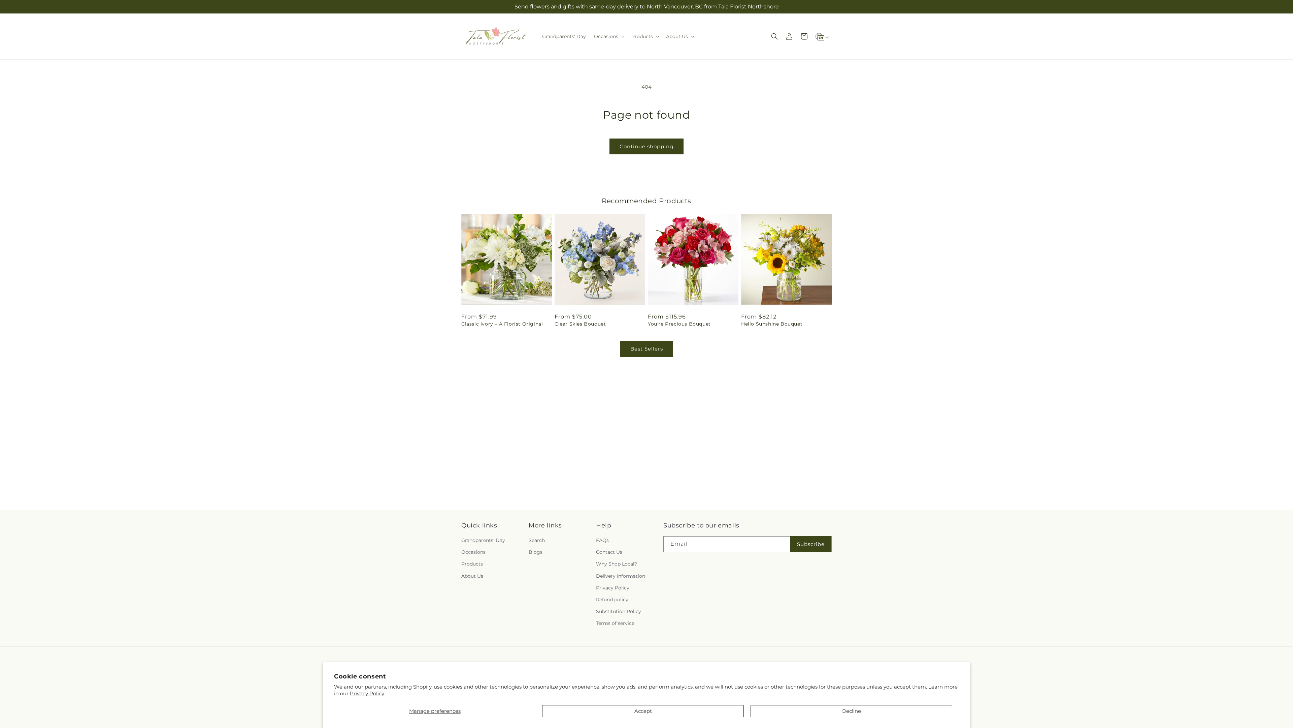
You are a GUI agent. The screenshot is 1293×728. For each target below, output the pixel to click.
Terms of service (615, 623)
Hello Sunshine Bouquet (771, 324)
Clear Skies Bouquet (580, 324)
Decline (851, 711)
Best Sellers (646, 348)
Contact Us (609, 552)
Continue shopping (646, 146)
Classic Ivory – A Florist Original (502, 324)
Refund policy (612, 600)
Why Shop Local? (616, 564)
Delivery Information (620, 576)
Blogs (535, 552)
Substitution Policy (618, 611)
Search (537, 540)
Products (472, 564)
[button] (608, 36)
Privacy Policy (367, 693)
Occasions (473, 552)
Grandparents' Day (483, 540)
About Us (472, 576)
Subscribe (811, 544)
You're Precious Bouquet (679, 324)
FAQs (602, 540)
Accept (643, 711)
